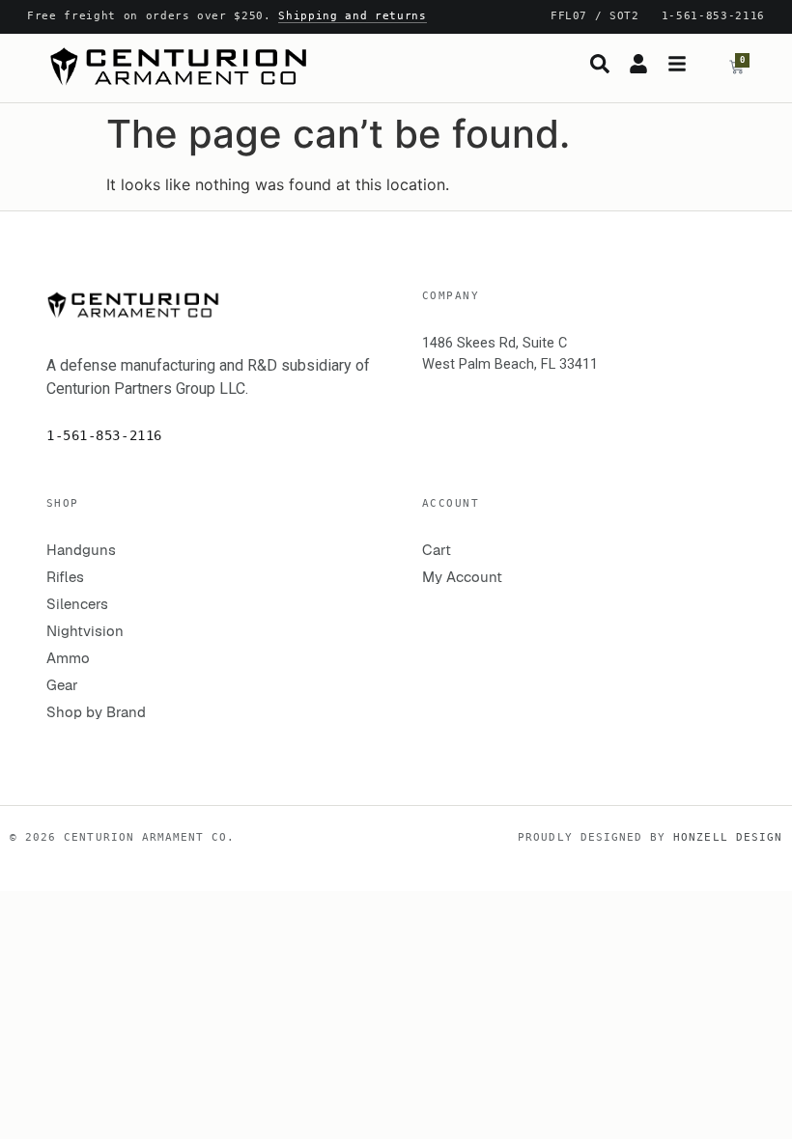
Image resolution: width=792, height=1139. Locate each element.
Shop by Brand (96, 712)
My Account (462, 577)
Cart (436, 550)
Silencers (77, 604)
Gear (62, 685)
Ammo (68, 658)
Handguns (81, 550)
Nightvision (85, 631)
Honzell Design (727, 837)
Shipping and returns (352, 16)
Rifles (65, 577)
